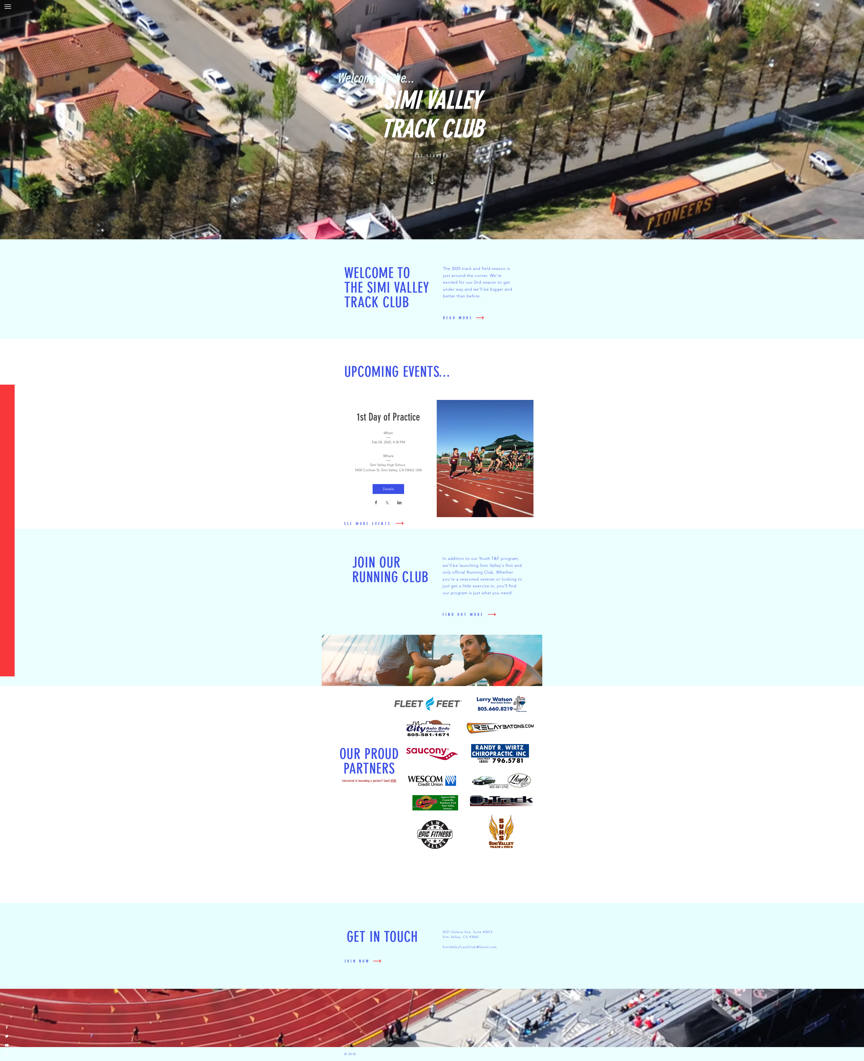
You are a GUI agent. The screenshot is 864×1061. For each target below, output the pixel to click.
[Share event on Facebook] (376, 503)
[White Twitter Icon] (6, 1036)
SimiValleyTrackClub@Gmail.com (470, 947)
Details (388, 489)
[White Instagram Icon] (6, 1054)
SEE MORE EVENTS (367, 523)
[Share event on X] (387, 503)
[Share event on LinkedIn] (399, 503)
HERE (393, 781)
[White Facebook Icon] (6, 1027)
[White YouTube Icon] (6, 1045)
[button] (7, 6)
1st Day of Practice (388, 417)
